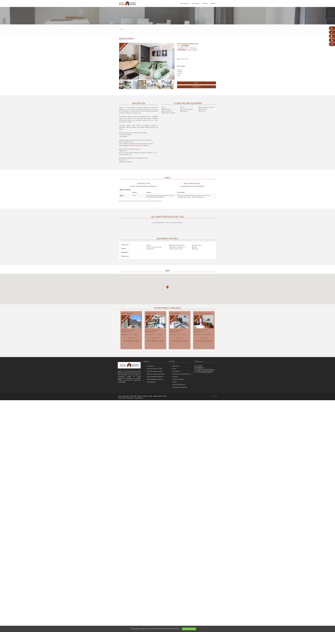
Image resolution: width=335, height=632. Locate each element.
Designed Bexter (139, 398)
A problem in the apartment (179, 387)
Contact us (196, 86)
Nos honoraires (151, 382)
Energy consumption (178, 379)
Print (197, 83)
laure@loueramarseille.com (126, 162)
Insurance (175, 376)
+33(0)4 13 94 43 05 (202, 370)
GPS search (195, 3)
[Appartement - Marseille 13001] (131, 322)
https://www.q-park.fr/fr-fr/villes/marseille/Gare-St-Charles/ (133, 145)
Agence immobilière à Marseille (155, 376)
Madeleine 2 (175, 313)
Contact (145, 396)
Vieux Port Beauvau (202, 313)
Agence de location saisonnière (155, 374)
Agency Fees (175, 366)
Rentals (140, 396)
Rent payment (176, 371)
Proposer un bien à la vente (154, 371)
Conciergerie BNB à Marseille (155, 379)
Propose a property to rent (154, 368)
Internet (174, 382)
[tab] (143, 184)
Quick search (184, 3)
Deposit (174, 368)
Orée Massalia (127, 313)
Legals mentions (158, 396)
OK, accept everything (189, 629)
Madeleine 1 (151, 313)
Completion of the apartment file (181, 374)
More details (201, 628)
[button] (167, 287)
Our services (150, 366)
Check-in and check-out (178, 384)
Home (119, 396)
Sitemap (150, 396)
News (164, 396)
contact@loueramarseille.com (205, 372)
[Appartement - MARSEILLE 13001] (204, 322)
